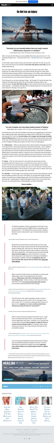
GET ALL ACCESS (33, 1)
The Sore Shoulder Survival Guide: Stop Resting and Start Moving (47, 414)
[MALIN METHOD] (27, 361)
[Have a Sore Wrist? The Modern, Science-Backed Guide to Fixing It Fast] (33, 397)
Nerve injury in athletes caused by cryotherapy (34, 267)
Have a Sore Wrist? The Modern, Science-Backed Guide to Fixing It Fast (34, 415)
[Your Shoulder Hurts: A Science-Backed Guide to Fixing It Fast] (20, 397)
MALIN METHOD (27, 429)
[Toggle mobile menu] (52, 5)
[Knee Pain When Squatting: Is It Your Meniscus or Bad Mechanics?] (7, 397)
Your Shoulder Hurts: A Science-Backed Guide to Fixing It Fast (20, 415)
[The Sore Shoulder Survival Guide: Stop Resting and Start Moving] (47, 397)
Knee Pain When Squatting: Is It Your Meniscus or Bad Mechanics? (7, 414)
